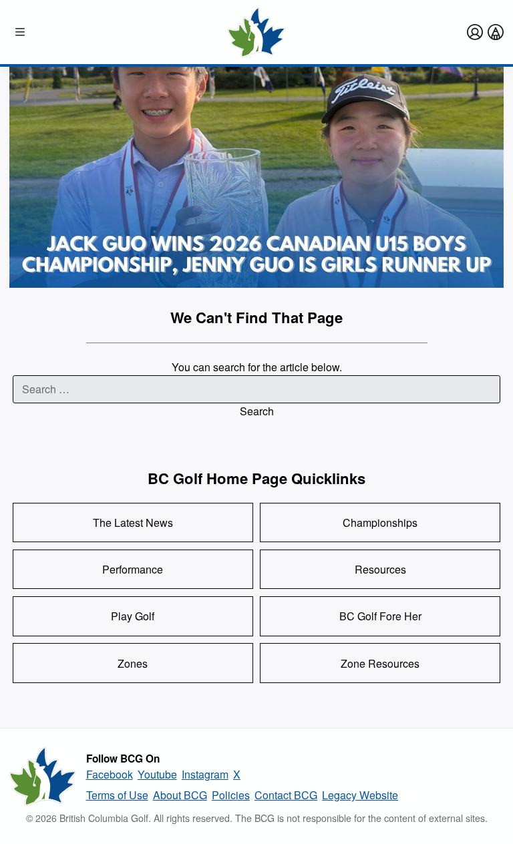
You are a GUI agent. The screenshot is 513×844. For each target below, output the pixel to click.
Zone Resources (380, 663)
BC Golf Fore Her (380, 616)
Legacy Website (360, 795)
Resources (380, 569)
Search (257, 411)
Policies (231, 795)
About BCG (180, 795)
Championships (380, 522)
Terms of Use (117, 795)
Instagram (205, 774)
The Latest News (133, 522)
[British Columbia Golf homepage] (42, 776)
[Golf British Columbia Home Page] (256, 32)
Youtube (157, 774)
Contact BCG (285, 795)
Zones (133, 663)
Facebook (109, 774)
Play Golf (132, 616)
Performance (132, 569)
